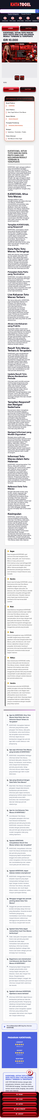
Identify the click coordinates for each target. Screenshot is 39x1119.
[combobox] (17, 11)
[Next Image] (35, 60)
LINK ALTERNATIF (20, 1109)
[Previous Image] (3, 60)
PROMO (21, 1095)
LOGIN (10, 28)
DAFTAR (29, 28)
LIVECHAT (20, 1114)
